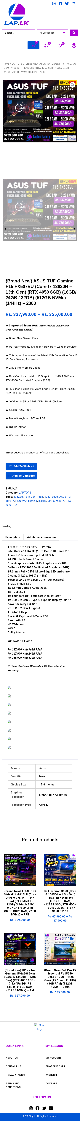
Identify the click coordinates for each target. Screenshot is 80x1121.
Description (12, 537)
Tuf (15, 505)
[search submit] (74, 33)
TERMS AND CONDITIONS (13, 1085)
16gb (40, 496)
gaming (32, 500)
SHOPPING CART (55, 1066)
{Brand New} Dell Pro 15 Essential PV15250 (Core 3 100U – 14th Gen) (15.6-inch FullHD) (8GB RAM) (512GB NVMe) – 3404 (60, 979)
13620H (18, 496)
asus (55, 496)
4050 (47, 496)
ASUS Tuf (65, 496)
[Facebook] (60, 4)
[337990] (40, 111)
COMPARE (51, 1083)
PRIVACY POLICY (15, 1074)
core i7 (10, 500)
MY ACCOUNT (53, 1057)
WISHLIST (51, 1074)
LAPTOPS (17, 63)
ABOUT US (12, 1057)
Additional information (41, 537)
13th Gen (30, 496)
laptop (42, 500)
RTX (61, 500)
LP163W (53, 500)
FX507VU (21, 500)
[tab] (13, 537)
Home (6, 63)
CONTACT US (13, 1066)
